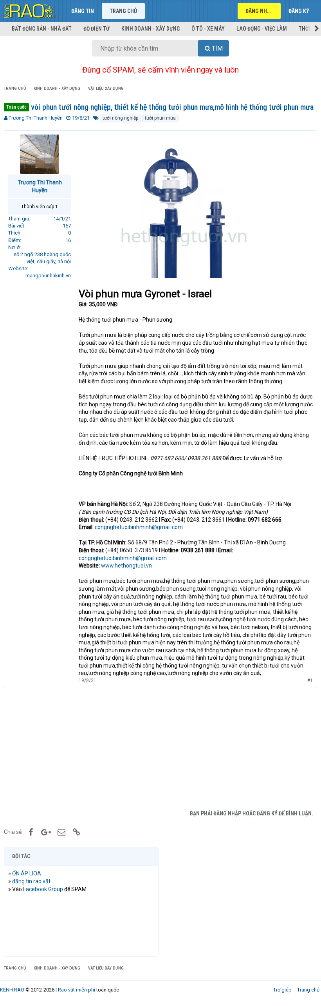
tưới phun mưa (160, 118)
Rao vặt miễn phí (76, 990)
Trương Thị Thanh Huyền (36, 118)
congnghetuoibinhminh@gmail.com (139, 527)
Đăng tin (82, 11)
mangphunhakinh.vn (48, 275)
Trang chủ (123, 11)
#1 (310, 680)
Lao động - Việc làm (261, 28)
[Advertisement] (160, 747)
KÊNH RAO (12, 990)
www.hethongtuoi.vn (126, 565)
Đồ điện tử (96, 28)
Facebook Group (43, 889)
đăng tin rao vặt (31, 881)
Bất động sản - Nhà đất (42, 28)
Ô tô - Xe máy (208, 28)
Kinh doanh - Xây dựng (150, 28)
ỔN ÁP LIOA (26, 873)
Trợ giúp (282, 990)
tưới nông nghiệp (120, 118)
